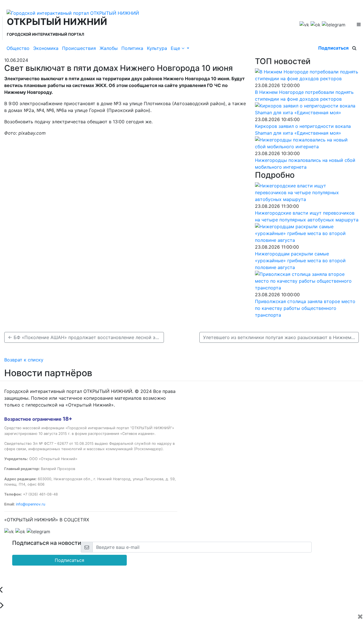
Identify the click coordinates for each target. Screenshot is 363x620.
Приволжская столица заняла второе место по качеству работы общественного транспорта (305, 308)
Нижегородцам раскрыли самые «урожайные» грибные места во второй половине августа (300, 260)
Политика (132, 48)
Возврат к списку (23, 360)
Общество (18, 48)
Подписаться (333, 48)
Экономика (45, 48)
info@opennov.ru (30, 504)
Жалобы (109, 48)
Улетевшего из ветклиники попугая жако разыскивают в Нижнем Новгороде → (281, 337)
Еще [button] (176, 48)
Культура (157, 48)
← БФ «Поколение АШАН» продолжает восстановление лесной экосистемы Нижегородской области (86, 337)
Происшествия (79, 48)
